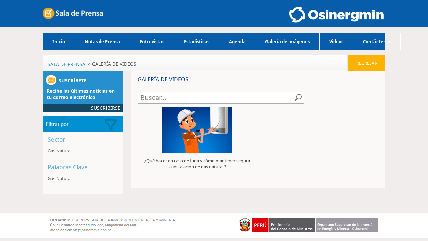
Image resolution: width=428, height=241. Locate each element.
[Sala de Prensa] (73, 13)
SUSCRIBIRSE (105, 108)
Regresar (366, 63)
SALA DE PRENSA (66, 64)
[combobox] (216, 97)
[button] (74, 140)
